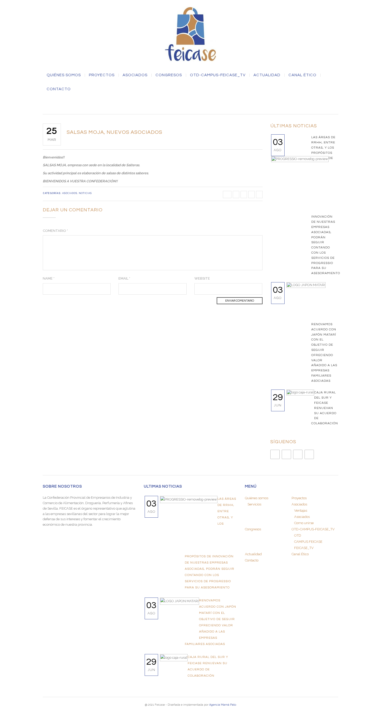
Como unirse (304, 523)
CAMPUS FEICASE (308, 542)
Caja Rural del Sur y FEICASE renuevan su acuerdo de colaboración (324, 408)
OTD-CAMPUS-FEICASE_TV (217, 75)
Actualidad (266, 75)
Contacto (59, 89)
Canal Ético (302, 75)
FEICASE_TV (304, 548)
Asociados (69, 193)
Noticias (85, 193)
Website (202, 278)
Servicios (254, 504)
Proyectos (102, 75)
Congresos (169, 75)
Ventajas (300, 510)
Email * (124, 278)
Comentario (55, 231)
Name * (48, 278)
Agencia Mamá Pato (222, 704)
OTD (297, 535)
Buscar (190, 104)
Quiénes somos (64, 75)
